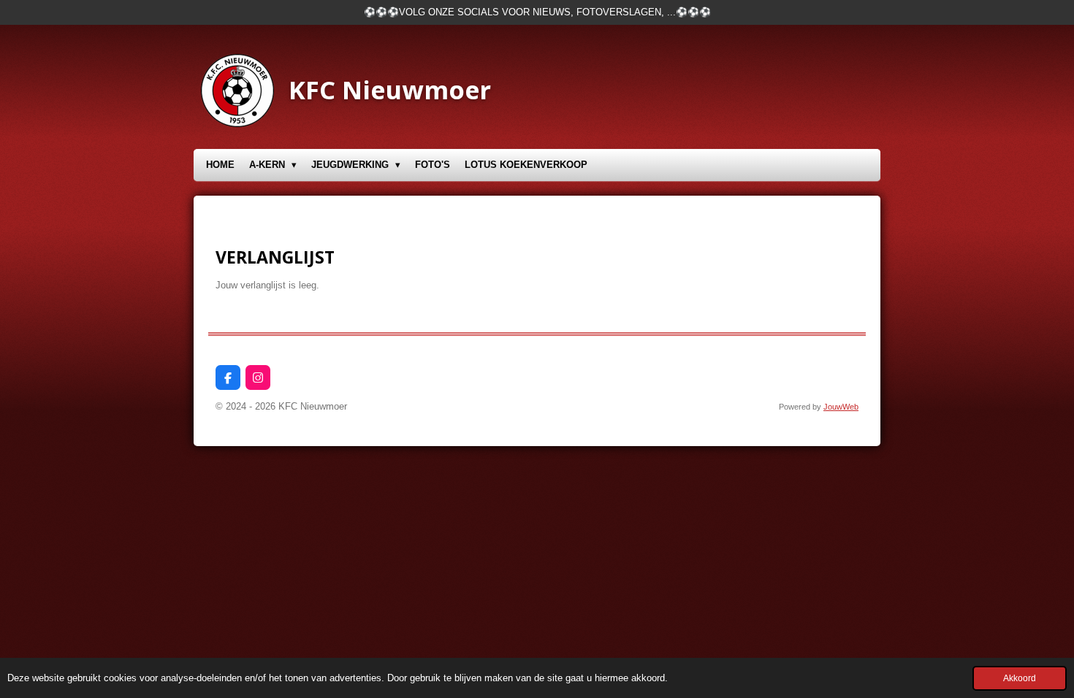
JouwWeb (840, 406)
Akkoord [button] (1019, 678)
